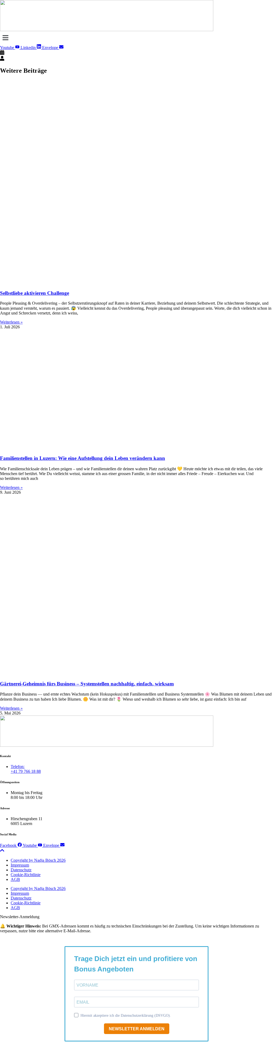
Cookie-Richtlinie (26, 874)
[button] (136, 38)
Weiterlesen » (11, 322)
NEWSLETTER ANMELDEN (136, 1029)
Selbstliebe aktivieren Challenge (34, 293)
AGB (15, 879)
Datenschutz (21, 870)
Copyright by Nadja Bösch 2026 (38, 860)
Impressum (20, 865)
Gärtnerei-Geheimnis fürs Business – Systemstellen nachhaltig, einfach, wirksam (87, 684)
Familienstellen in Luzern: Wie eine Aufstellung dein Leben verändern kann (82, 458)
